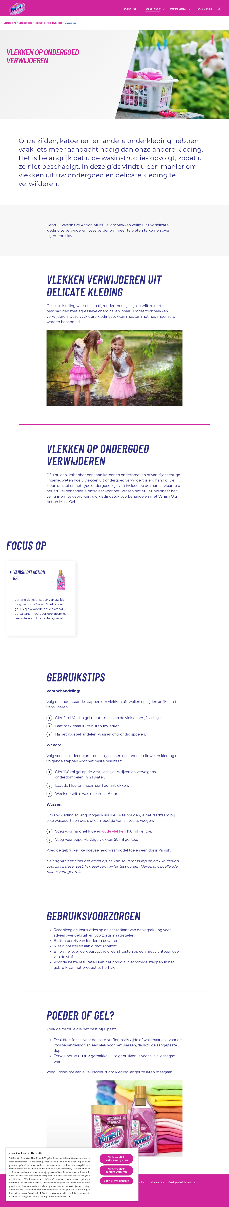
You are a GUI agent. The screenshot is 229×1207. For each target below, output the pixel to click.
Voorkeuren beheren (116, 1180)
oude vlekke (112, 831)
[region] (72, 1174)
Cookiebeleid (34, 1193)
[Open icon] (219, 9)
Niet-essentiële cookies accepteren (116, 1159)
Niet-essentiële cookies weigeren (116, 1170)
